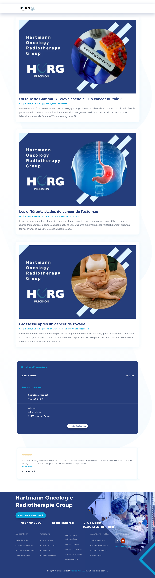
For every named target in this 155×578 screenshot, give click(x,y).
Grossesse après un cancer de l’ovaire (52, 324)
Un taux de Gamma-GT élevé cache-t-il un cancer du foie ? (70, 99)
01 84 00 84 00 (31, 522)
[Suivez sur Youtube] (122, 540)
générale (62, 104)
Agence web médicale (123, 546)
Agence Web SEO (78, 571)
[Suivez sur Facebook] (117, 540)
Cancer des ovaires (68, 329)
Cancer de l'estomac (69, 216)
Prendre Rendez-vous (77, 426)
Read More (27, 467)
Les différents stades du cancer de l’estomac (58, 211)
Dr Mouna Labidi (33, 104)
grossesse (83, 329)
